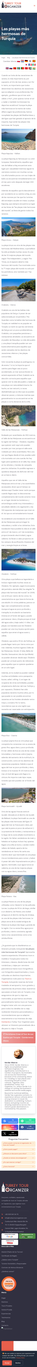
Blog (3, 1321)
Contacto (4, 1325)
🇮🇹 (34, 64)
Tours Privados (6, 1306)
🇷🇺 (11, 68)
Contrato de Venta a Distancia (12, 1268)
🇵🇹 (23, 68)
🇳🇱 (23, 61)
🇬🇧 (7, 68)
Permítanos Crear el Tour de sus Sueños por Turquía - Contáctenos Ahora (18, 1037)
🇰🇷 (30, 61)
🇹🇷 (27, 68)
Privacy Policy (20, 1357)
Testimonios (5, 1318)
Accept (7, 1363)
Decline (18, 1363)
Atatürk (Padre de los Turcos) (12, 1252)
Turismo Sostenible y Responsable (13, 1264)
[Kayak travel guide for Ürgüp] (18, 1283)
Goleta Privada (6, 1310)
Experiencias (6, 1314)
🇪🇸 (34, 61)
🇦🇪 (30, 68)
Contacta (5, 1022)
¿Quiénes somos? (7, 1271)
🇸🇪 (19, 68)
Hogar (3, 1298)
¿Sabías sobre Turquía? (9, 1260)
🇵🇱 (19, 61)
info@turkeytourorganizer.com (16, 1218)
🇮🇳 (34, 68)
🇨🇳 (15, 68)
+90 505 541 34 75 (11, 1214)
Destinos (4, 1302)
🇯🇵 (27, 64)
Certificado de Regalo (9, 1256)
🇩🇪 (27, 61)
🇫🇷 (30, 64)
